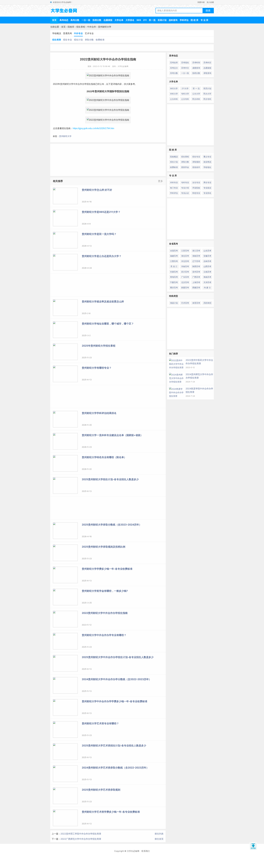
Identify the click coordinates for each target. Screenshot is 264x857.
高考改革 (174, 62)
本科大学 (174, 93)
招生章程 (80, 26)
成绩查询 (196, 68)
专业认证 (185, 193)
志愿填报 (108, 20)
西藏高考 (196, 287)
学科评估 (184, 20)
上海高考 (196, 282)
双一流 (152, 20)
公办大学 (196, 93)
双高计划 (162, 20)
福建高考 (174, 256)
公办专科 (185, 99)
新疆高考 (185, 287)
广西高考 (196, 277)
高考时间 (196, 62)
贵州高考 (196, 272)
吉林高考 (207, 261)
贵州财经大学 (104, 26)
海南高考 (207, 277)
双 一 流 (196, 88)
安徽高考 (207, 256)
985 (139, 20)
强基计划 (174, 303)
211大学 (185, 88)
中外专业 (78, 33)
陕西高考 (196, 266)
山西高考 (207, 266)
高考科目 (207, 62)
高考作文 (185, 68)
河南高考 (185, 266)
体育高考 (196, 303)
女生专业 (196, 182)
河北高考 (185, 261)
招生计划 (78, 39)
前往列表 (159, 833)
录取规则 (196, 162)
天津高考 (207, 282)
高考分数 (75, 20)
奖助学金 (185, 167)
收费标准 (100, 39)
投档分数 (97, 20)
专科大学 (185, 93)
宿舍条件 (196, 167)
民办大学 (207, 93)
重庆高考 (174, 287)
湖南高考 (196, 256)
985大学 (174, 88)
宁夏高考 (174, 282)
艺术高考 (185, 303)
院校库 (71, 26)
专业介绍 (185, 188)
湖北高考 (185, 256)
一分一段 (86, 20)
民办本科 (196, 99)
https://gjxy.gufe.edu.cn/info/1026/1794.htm (93, 128)
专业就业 (207, 188)
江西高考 (174, 261)
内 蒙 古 (207, 287)
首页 (54, 20)
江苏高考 (185, 250)
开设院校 (196, 188)
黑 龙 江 (173, 266)
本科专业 (174, 182)
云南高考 (207, 272)
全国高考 (174, 250)
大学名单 (119, 20)
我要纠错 (201, 2)
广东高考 (185, 277)
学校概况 (56, 33)
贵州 (62, 84)
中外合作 (91, 26)
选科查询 (173, 20)
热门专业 (174, 188)
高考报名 (185, 62)
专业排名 (207, 193)
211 (145, 20)
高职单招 (207, 303)
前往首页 (159, 839)
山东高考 (207, 250)
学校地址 (207, 167)
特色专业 (196, 193)
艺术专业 (89, 33)
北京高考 (185, 282)
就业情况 (207, 162)
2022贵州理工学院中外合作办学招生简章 (81, 833)
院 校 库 (194, 20)
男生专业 (207, 182)
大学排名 (130, 20)
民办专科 (207, 99)
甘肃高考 (174, 272)
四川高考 (185, 272)
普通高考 (67, 33)
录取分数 (89, 39)
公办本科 (174, 99)
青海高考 (174, 277)
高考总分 (174, 68)
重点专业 (207, 156)
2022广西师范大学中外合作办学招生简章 (81, 839)
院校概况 (174, 156)
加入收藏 (210, 2)
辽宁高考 (196, 261)
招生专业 (67, 39)
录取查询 (207, 73)
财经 (66, 84)
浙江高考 (196, 250)
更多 (160, 181)
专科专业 (185, 182)
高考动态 (64, 20)
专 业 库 (204, 20)
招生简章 (56, 39)
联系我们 (145, 851)
